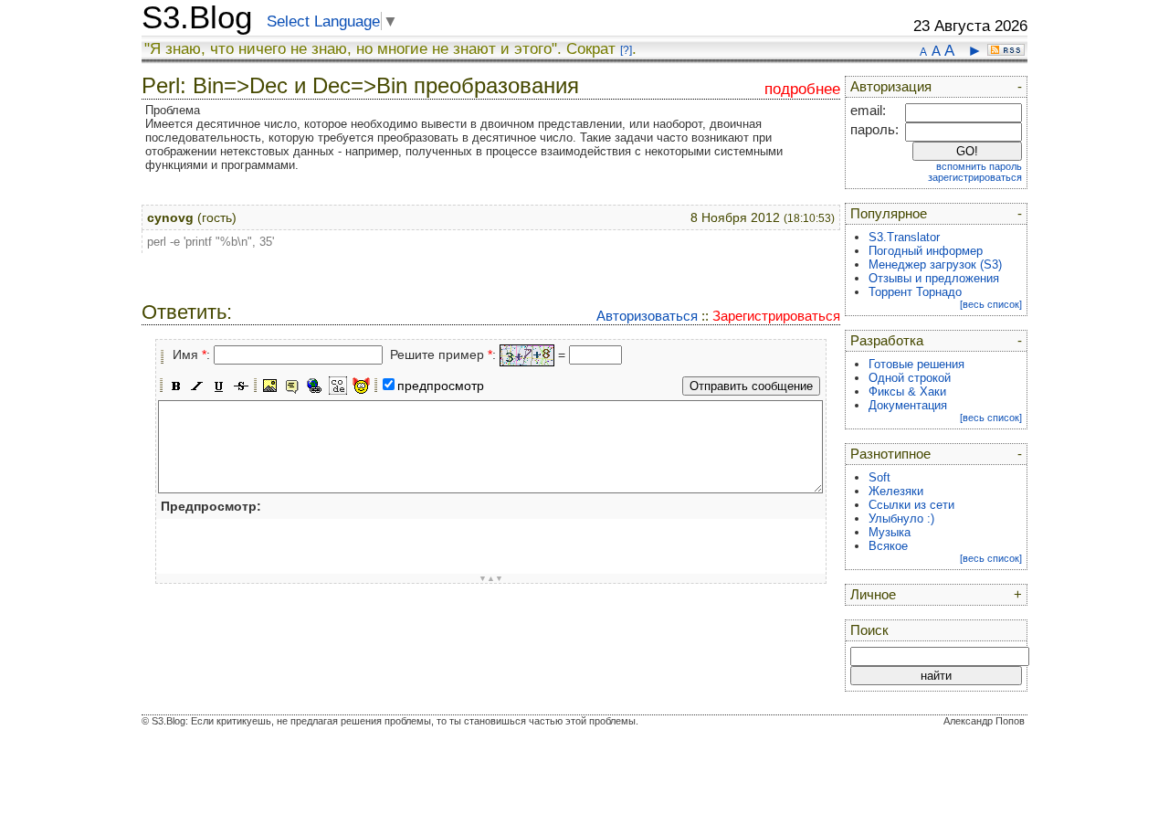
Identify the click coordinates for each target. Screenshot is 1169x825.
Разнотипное (890, 454)
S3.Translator (904, 237)
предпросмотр (440, 385)
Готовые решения (916, 364)
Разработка (886, 340)
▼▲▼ (491, 578)
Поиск (869, 630)
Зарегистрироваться (776, 315)
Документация (908, 405)
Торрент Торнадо (915, 292)
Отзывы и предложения (934, 278)
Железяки (896, 491)
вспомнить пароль (979, 166)
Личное (873, 594)
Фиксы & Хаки (907, 391)
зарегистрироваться (975, 177)
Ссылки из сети (911, 505)
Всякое (888, 546)
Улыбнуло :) (901, 518)
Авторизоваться (647, 315)
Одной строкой (910, 378)
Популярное (888, 213)
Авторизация (891, 86)
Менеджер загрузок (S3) (935, 264)
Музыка (890, 532)
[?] (626, 50)
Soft (879, 477)
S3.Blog (197, 17)
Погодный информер (926, 251)
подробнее (802, 89)
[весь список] (991, 304)
